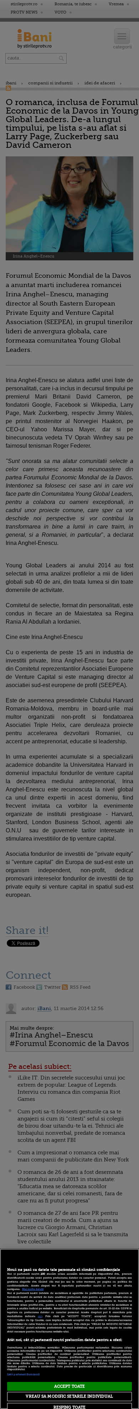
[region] (69, 1329)
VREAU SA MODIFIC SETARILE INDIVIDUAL (69, 1396)
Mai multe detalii (32, 1289)
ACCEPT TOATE (69, 1386)
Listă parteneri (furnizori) (23, 1374)
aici (40, 1316)
